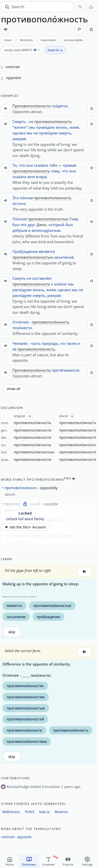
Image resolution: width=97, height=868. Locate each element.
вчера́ (41, 176)
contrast (8, 836)
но (62, 343)
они (29, 165)
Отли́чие (20, 321)
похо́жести (22, 327)
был (16, 224)
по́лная (26, 197)
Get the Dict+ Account (28, 527)
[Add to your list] (91, 29)
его (24, 224)
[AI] (91, 7)
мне (31, 176)
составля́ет (42, 278)
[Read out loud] (5, 29)
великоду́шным (46, 230)
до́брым (19, 230)
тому (55, 170)
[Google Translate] (80, 7)
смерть (64, 132)
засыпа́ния (64, 257)
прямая (69, 165)
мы (32, 127)
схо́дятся (59, 105)
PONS (29, 811)
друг (32, 224)
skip (11, 632)
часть (36, 343)
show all (13, 389)
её (14, 349)
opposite (24, 836)
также (71, 343)
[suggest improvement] (79, 29)
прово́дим (45, 127)
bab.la (44, 811)
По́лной (19, 218)
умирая (19, 138)
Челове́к (20, 343)
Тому (73, 218)
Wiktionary (11, 811)
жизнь (61, 127)
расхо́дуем (22, 289)
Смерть (19, 121)
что (22, 165)
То (14, 165)
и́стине (18, 203)
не (31, 121)
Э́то (15, 197)
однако (19, 132)
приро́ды (50, 343)
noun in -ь (55, 50)
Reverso (61, 811)
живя (74, 127)
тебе (53, 165)
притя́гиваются (65, 370)
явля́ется (47, 251)
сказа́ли (41, 165)
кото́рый (56, 224)
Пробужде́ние (25, 251)
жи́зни (20, 127)
